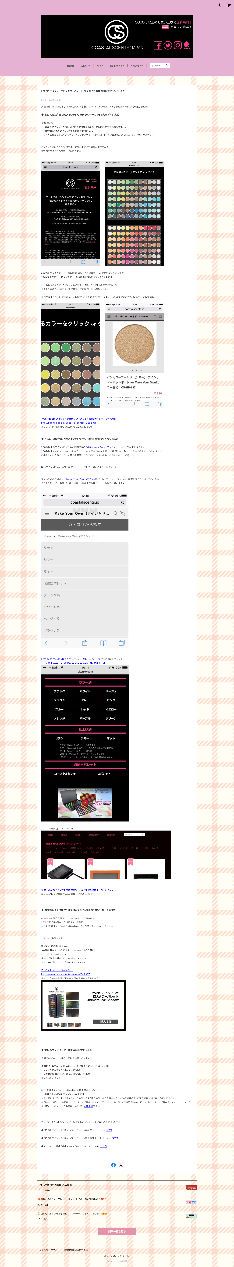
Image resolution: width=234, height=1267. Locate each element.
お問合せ (88, 1106)
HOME (71, 66)
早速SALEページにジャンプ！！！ (57, 970)
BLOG (100, 66)
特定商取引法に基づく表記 (76, 1250)
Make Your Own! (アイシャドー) (104, 447)
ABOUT (85, 66)
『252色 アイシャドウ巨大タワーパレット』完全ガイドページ (70, 659)
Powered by (113, 1261)
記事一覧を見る (117, 1231)
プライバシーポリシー (49, 1250)
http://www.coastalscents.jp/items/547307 (65, 974)
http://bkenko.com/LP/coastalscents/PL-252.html (69, 422)
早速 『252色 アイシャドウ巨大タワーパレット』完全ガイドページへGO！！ (79, 418)
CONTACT (137, 66)
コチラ (109, 1130)
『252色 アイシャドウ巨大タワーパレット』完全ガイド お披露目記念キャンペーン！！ (83, 91)
